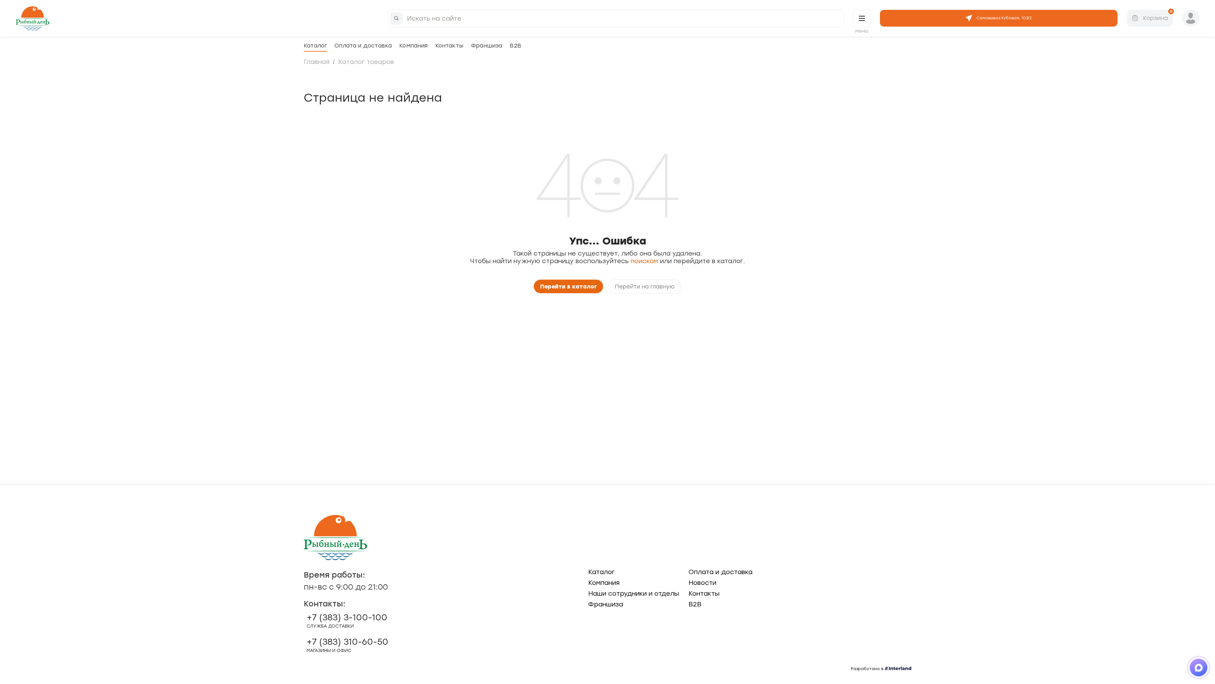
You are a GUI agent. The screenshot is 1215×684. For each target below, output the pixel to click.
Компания (413, 45)
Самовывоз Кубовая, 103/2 (1004, 18)
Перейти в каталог (568, 286)
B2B (515, 45)
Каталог (315, 45)
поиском (644, 261)
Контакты (449, 45)
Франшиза (486, 45)
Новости (702, 582)
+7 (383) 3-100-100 (347, 620)
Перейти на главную (645, 286)
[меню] (861, 18)
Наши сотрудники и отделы (633, 593)
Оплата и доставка (363, 45)
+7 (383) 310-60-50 (347, 645)
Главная (316, 62)
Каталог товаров (366, 62)
